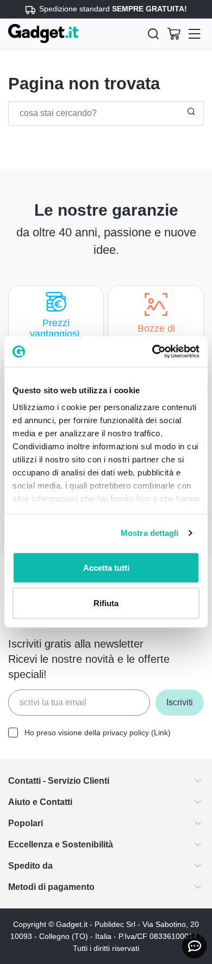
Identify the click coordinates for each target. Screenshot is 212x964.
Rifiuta (106, 603)
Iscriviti (178, 702)
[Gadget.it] (43, 33)
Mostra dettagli (150, 533)
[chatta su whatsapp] (194, 946)
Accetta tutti (106, 567)
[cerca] (153, 33)
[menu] (194, 33)
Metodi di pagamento (57, 887)
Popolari (27, 823)
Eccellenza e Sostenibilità (66, 844)
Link (171, 732)
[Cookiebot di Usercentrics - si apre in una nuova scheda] (152, 352)
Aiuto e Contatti (44, 802)
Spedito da (32, 866)
